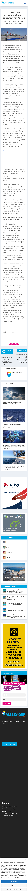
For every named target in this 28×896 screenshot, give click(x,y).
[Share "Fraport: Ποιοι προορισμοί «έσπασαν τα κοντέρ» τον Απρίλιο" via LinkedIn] (15, 343)
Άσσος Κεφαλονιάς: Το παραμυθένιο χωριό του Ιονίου (15, 609)
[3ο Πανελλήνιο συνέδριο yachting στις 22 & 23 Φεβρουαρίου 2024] (14, 457)
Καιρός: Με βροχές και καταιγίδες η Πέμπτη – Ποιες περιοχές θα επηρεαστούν (12, 404)
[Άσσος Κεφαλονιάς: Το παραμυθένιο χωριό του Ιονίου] (4, 610)
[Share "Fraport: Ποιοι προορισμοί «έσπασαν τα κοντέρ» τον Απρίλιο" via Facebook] (9, 343)
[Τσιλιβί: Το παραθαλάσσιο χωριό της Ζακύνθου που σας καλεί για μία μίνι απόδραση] (4, 597)
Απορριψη (14, 885)
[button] (26, 859)
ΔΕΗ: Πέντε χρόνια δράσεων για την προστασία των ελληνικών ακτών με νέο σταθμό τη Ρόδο (15, 591)
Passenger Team (18, 21)
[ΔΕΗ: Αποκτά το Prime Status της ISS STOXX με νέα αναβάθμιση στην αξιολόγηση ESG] (4, 616)
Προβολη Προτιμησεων (14, 889)
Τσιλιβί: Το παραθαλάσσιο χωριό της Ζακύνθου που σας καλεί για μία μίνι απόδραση (15, 598)
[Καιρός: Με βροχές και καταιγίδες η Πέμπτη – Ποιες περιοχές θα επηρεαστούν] (14, 393)
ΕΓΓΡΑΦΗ (7, 703)
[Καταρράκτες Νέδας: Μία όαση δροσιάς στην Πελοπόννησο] (4, 604)
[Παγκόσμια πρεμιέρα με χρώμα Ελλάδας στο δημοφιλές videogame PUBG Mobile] (14, 436)
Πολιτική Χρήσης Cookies (9, 892)
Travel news (18, 23)
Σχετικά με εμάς (9, 744)
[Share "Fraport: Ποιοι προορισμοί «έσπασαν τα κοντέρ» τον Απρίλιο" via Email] (18, 343)
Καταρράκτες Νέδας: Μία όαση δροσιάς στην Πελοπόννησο (15, 603)
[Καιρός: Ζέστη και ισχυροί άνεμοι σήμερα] (14, 415)
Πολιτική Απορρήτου (19, 892)
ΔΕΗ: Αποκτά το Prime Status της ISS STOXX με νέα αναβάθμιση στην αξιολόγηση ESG (16, 616)
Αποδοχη (14, 881)
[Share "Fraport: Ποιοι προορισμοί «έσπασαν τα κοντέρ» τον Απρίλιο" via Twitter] (12, 343)
